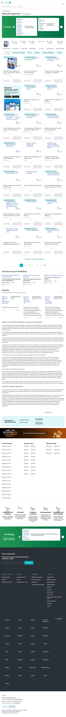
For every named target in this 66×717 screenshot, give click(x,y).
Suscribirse (29, 562)
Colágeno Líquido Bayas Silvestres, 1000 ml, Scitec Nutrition (52, 157)
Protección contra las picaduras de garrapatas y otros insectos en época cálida (44, 534)
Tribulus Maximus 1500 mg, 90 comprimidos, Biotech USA (33, 129)
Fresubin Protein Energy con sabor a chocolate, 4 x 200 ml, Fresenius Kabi (11, 71)
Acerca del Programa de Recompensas (34, 433)
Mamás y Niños (51, 582)
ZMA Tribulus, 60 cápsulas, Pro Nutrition (53, 214)
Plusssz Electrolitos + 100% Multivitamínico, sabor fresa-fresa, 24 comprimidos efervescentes (16, 297)
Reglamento (35, 582)
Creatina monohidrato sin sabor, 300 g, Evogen (12, 186)
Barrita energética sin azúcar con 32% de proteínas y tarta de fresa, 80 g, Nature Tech (12, 214)
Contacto (4, 579)
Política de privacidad (37, 577)
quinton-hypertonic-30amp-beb (32, 185)
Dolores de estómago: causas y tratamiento (32, 279)
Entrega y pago (5, 577)
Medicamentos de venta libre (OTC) (54, 597)
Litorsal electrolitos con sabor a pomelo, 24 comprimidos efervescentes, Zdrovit (12, 129)
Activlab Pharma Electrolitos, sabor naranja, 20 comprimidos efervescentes (36, 297)
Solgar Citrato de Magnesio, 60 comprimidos (32, 157)
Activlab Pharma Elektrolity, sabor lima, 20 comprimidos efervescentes (58, 297)
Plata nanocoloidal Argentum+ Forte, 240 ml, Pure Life (53, 243)
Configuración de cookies (38, 584)
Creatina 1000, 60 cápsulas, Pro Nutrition (54, 100)
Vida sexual (50, 594)
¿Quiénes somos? (21, 577)
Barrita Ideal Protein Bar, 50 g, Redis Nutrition (32, 243)
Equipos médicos (51, 601)
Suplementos (50, 577)
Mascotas (49, 603)
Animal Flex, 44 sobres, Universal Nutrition (30, 71)
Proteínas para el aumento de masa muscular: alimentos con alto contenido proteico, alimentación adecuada (30, 27)
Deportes (49, 589)
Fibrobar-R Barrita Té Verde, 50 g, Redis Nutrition (11, 157)
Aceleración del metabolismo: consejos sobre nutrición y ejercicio (52, 24)
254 (44, 265)
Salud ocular (50, 592)
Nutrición (49, 587)
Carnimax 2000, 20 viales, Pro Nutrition (32, 214)
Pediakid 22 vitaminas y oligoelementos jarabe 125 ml (11, 243)
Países (18, 579)
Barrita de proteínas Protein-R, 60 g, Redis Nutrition (53, 129)
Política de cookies (36, 579)
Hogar (48, 606)
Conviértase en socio (22, 582)
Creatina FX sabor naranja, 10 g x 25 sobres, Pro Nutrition (54, 71)
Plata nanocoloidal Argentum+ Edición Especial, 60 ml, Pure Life (53, 186)
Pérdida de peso (51, 584)
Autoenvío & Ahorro (7, 582)
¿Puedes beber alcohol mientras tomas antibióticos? (11, 279)
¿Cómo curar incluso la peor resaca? (52, 278)
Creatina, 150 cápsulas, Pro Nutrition (31, 100)
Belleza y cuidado (51, 579)
